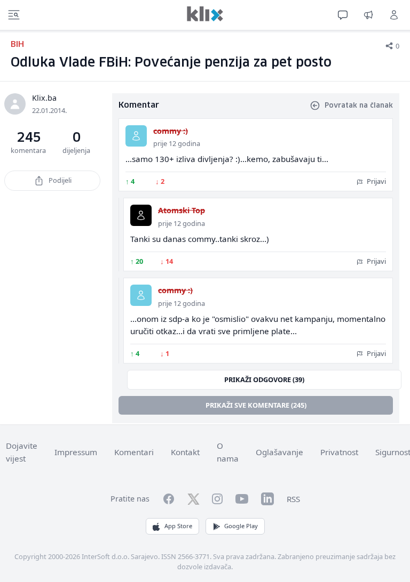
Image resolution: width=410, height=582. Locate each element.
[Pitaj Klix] (342, 15)
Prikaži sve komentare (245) (256, 405)
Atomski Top (181, 210)
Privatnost (339, 452)
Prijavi (375, 181)
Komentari (134, 452)
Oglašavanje (279, 452)
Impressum (75, 452)
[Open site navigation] (14, 15)
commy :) (170, 131)
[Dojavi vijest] (368, 15)
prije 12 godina (176, 143)
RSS (293, 499)
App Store (178, 526)
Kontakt (185, 452)
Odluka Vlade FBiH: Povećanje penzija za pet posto (171, 62)
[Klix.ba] (205, 13)
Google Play (241, 526)
